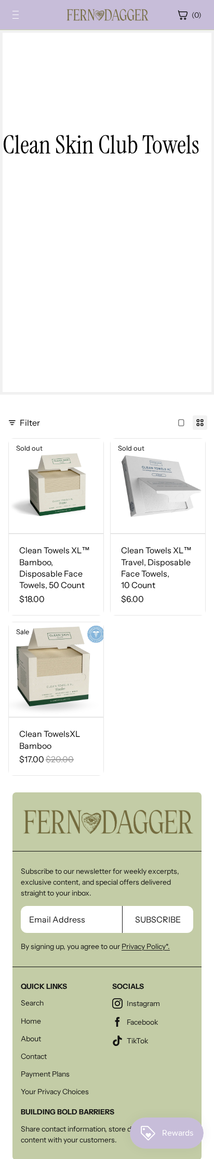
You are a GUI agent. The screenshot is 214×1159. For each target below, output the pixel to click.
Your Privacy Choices (55, 1091)
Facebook (142, 1022)
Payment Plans (45, 1074)
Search (32, 1003)
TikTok (137, 1040)
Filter (30, 422)
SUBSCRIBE (158, 919)
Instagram (143, 1003)
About (31, 1038)
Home (31, 1021)
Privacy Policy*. (146, 946)
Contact (34, 1056)
